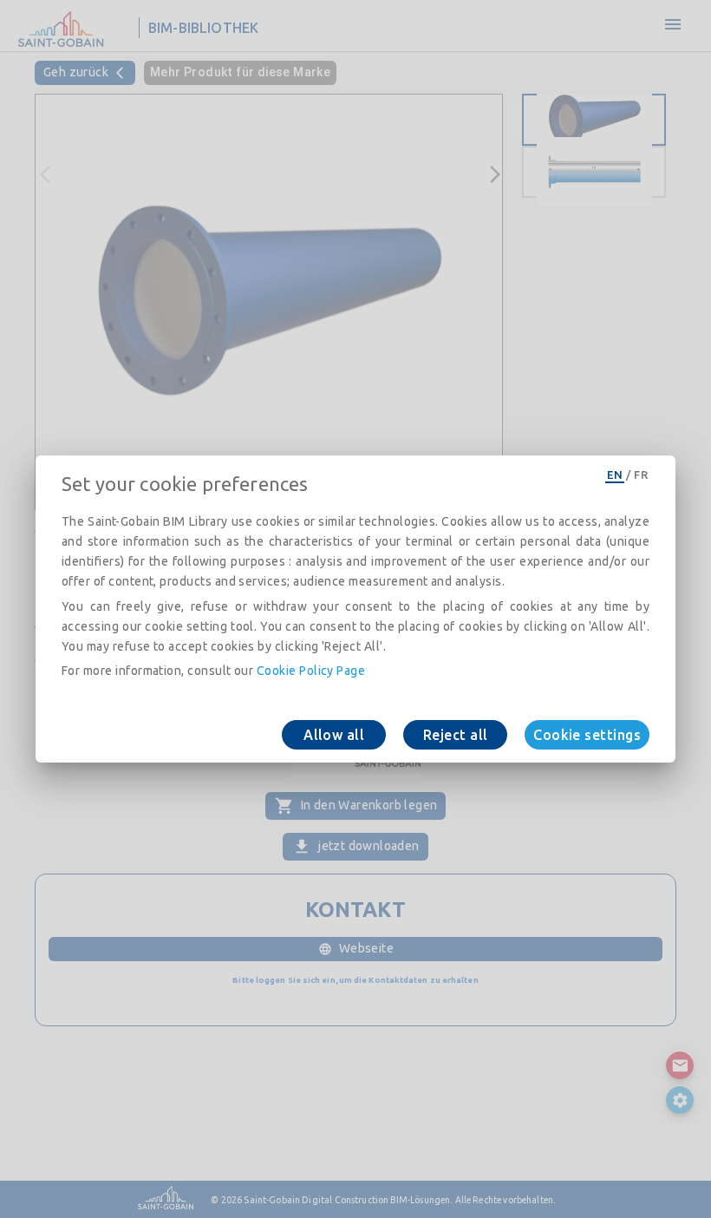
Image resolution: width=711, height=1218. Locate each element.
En (615, 474)
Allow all (333, 735)
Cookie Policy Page (311, 671)
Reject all (455, 735)
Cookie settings (587, 735)
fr (641, 474)
